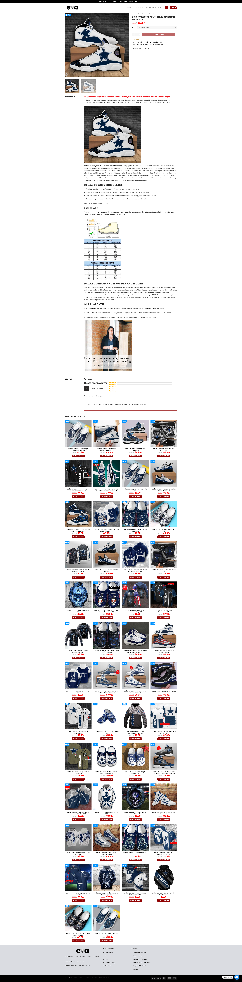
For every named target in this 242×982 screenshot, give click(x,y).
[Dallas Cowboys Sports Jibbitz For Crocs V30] (135, 514)
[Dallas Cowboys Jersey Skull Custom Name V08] (163, 837)
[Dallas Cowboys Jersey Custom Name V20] (78, 756)
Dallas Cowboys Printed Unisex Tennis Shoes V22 (106, 853)
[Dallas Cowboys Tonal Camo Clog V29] (106, 716)
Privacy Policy (138, 956)
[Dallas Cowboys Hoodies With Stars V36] (78, 675)
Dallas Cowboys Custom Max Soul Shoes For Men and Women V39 (106, 490)
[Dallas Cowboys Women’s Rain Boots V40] (163, 433)
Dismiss (141, 2)
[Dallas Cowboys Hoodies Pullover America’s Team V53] (135, 554)
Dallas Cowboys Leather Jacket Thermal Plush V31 (78, 570)
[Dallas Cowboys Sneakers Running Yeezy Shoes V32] (163, 473)
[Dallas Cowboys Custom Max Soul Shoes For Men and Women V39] (106, 473)
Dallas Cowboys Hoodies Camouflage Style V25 (135, 732)
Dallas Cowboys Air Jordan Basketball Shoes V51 (106, 449)
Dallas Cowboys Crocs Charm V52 (135, 853)
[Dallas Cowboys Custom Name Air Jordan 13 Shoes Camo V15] (106, 675)
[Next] (125, 45)
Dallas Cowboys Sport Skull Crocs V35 (163, 530)
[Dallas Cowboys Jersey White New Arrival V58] (163, 716)
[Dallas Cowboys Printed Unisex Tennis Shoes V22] (106, 837)
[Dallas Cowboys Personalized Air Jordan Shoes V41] (135, 675)
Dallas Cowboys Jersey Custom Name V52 (78, 732)
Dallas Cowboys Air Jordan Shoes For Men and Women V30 (135, 651)
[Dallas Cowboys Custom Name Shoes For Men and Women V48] (163, 756)
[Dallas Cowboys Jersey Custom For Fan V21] (78, 877)
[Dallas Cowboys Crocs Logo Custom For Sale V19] (78, 433)
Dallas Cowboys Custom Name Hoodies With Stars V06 (78, 813)
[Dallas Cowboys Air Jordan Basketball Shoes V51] (106, 433)
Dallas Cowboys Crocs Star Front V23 (106, 934)
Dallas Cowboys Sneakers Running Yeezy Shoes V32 (164, 490)
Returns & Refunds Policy (142, 963)
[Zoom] (67, 75)
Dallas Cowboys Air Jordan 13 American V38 (164, 651)
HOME (129, 8)
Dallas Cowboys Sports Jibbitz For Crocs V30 (135, 530)
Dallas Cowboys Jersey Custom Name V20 (78, 772)
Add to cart (158, 34)
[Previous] (68, 45)
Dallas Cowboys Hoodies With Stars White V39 (78, 853)
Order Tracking (110, 963)
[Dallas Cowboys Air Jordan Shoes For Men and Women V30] (135, 635)
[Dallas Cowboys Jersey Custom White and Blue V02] (135, 877)
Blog (160, 8)
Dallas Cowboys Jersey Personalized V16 (164, 611)
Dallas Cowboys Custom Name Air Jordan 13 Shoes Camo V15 (107, 692)
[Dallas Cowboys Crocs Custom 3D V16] (135, 473)
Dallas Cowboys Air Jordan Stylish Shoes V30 (163, 813)
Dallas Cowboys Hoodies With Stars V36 (78, 692)
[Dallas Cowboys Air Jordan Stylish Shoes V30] (163, 796)
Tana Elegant (91, 308)
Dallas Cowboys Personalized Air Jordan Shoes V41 (135, 692)
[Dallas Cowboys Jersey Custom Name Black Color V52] (78, 473)
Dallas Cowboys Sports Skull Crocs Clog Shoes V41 (78, 934)
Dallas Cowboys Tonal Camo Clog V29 (107, 732)
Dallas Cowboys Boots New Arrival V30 (164, 570)
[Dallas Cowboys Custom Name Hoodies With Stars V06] (78, 796)
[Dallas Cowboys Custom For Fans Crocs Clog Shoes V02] (106, 756)
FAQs (106, 959)
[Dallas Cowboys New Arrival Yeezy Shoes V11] (106, 554)
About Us (108, 956)
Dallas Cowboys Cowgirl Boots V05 (164, 691)
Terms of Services (139, 953)
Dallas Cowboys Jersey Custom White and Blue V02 (135, 894)
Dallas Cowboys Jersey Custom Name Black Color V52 (78, 490)
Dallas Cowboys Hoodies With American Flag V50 (135, 611)
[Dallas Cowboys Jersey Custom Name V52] (78, 716)
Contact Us (109, 953)
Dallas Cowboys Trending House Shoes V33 (135, 449)
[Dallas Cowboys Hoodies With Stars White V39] (78, 837)
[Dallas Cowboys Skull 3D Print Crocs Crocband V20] (106, 635)
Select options (78, 456)
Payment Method (139, 966)
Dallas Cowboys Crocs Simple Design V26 (135, 772)
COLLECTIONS (138, 8)
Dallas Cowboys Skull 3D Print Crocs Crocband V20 (107, 651)
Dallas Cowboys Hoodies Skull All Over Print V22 (135, 813)
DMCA (135, 969)
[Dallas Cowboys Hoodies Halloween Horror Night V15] (106, 877)
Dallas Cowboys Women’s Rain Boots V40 (163, 449)
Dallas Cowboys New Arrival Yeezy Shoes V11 (106, 570)
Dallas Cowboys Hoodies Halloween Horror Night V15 (107, 894)
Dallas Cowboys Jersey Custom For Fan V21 (78, 894)
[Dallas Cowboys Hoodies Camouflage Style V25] (135, 716)
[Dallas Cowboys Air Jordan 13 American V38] (163, 635)
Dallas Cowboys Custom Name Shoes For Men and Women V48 (164, 772)
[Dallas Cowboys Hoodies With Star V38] (106, 796)
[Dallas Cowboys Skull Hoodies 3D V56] (78, 594)
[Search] (166, 7)
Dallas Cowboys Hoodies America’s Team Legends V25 (107, 530)
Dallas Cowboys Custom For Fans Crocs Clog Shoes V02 (106, 772)
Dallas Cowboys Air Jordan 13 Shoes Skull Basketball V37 (78, 530)
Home (134, 14)
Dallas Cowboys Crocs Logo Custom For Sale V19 (78, 449)
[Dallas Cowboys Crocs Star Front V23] (106, 918)
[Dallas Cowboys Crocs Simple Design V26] (135, 756)
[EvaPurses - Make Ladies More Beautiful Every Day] (77, 7)
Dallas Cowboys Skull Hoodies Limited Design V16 (78, 651)
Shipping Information (140, 959)
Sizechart (108, 966)
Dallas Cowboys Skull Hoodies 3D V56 (78, 611)
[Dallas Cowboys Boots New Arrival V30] (163, 554)
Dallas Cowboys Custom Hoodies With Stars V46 (163, 894)
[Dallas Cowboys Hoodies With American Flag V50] (135, 594)
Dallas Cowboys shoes (146, 308)
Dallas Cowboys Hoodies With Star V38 (106, 813)
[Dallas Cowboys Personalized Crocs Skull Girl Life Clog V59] (106, 594)
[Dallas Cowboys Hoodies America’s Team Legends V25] (106, 514)
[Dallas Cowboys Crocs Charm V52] (135, 837)
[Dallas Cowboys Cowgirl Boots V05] (163, 675)
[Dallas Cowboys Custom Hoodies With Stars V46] (163, 877)
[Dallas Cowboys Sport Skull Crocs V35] (163, 514)
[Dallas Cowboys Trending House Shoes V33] (135, 433)
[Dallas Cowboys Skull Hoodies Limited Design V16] (78, 635)
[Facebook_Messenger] (236, 977)
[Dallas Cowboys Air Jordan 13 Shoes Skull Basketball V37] (78, 514)
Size (133, 27)
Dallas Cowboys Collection (146, 14)
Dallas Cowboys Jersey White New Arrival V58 (164, 732)
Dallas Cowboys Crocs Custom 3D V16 (135, 490)
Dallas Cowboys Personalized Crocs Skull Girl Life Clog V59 (106, 611)
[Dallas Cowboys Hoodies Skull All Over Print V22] (135, 796)
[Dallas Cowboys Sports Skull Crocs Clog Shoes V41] (78, 918)
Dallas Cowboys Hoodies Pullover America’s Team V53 (135, 570)
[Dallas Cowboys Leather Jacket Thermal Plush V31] (78, 554)
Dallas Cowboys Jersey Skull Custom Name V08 (163, 853)
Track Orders (150, 8)
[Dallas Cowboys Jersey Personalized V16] (163, 594)
